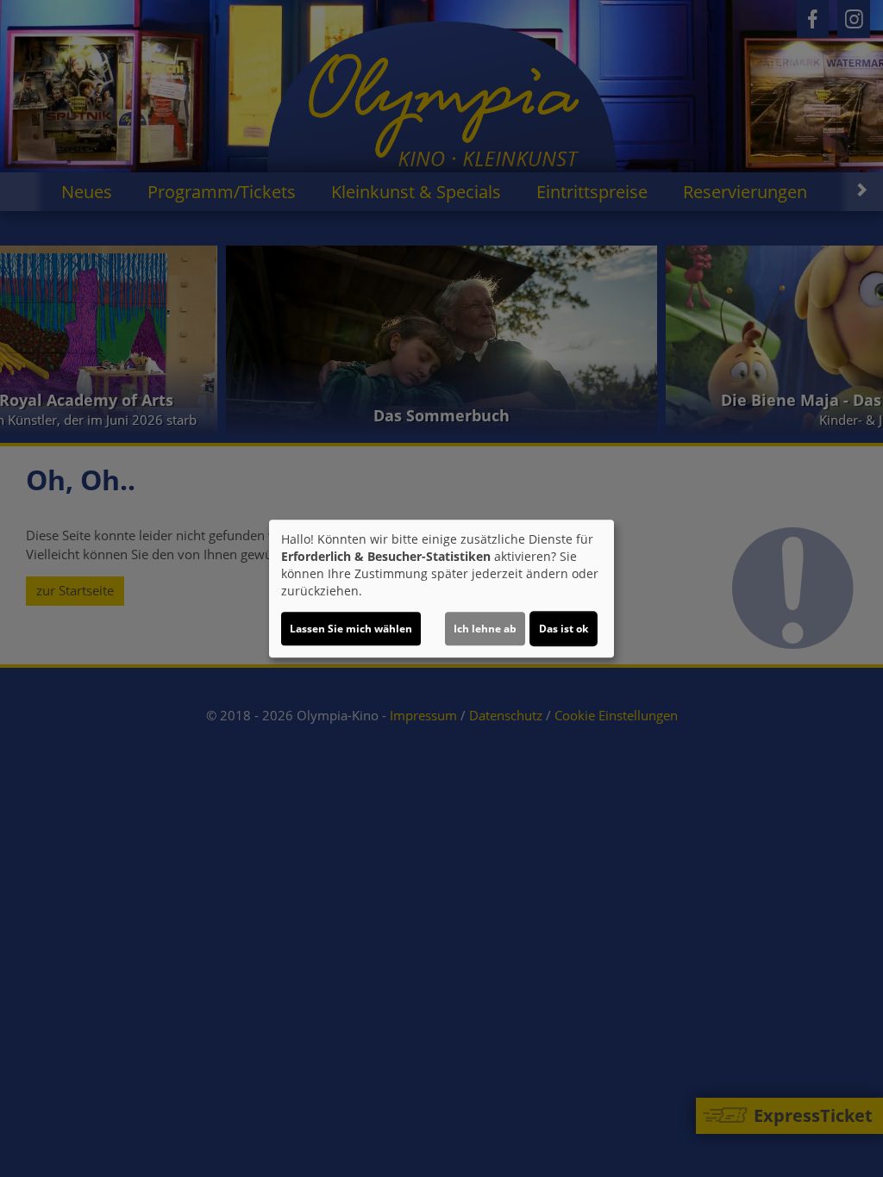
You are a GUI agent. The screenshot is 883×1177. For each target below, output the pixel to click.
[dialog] (441, 588)
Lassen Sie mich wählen (351, 628)
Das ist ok (563, 628)
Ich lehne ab (485, 628)
